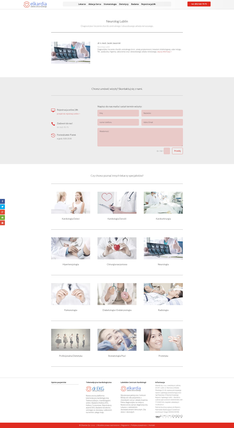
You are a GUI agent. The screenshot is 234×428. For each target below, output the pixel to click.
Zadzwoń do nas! (65, 123)
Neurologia (163, 264)
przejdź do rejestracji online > (68, 114)
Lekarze (82, 4)
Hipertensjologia (71, 264)
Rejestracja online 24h (67, 109)
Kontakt (152, 425)
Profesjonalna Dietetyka (70, 355)
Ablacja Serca (94, 4)
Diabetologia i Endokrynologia (116, 310)
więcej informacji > (164, 51)
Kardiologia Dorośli (117, 218)
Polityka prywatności (139, 425)
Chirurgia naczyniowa (117, 264)
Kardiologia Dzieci (71, 218)
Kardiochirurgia (163, 218)
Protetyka (163, 355)
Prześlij (177, 151)
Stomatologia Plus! (117, 355)
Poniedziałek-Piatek (66, 134)
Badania (135, 4)
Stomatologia (110, 4)
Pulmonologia (70, 310)
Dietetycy (124, 4)
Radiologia (163, 310)
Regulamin (125, 425)
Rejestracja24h (148, 4)
